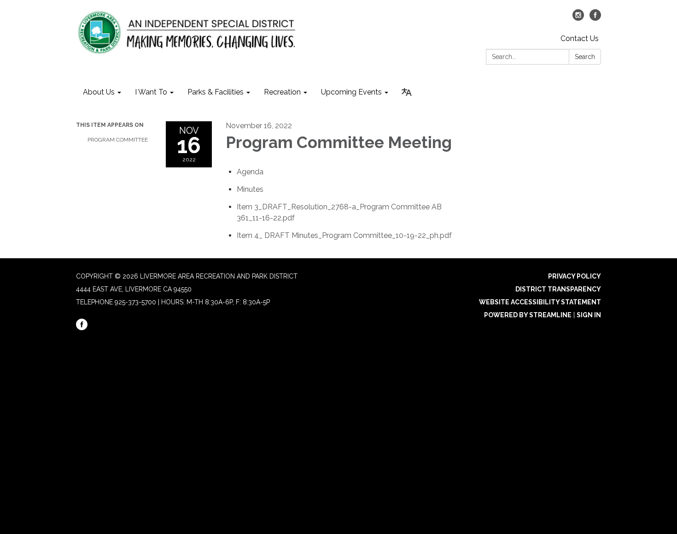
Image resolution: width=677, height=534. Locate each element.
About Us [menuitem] (99, 92)
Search (585, 56)
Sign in (589, 315)
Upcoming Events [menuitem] (351, 92)
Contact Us (579, 38)
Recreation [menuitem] (282, 92)
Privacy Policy (574, 276)
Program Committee (118, 139)
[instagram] (578, 18)
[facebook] (595, 18)
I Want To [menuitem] (151, 92)
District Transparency (558, 289)
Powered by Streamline (528, 315)
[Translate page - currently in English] (406, 92)
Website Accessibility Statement (540, 302)
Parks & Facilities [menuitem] (215, 92)
